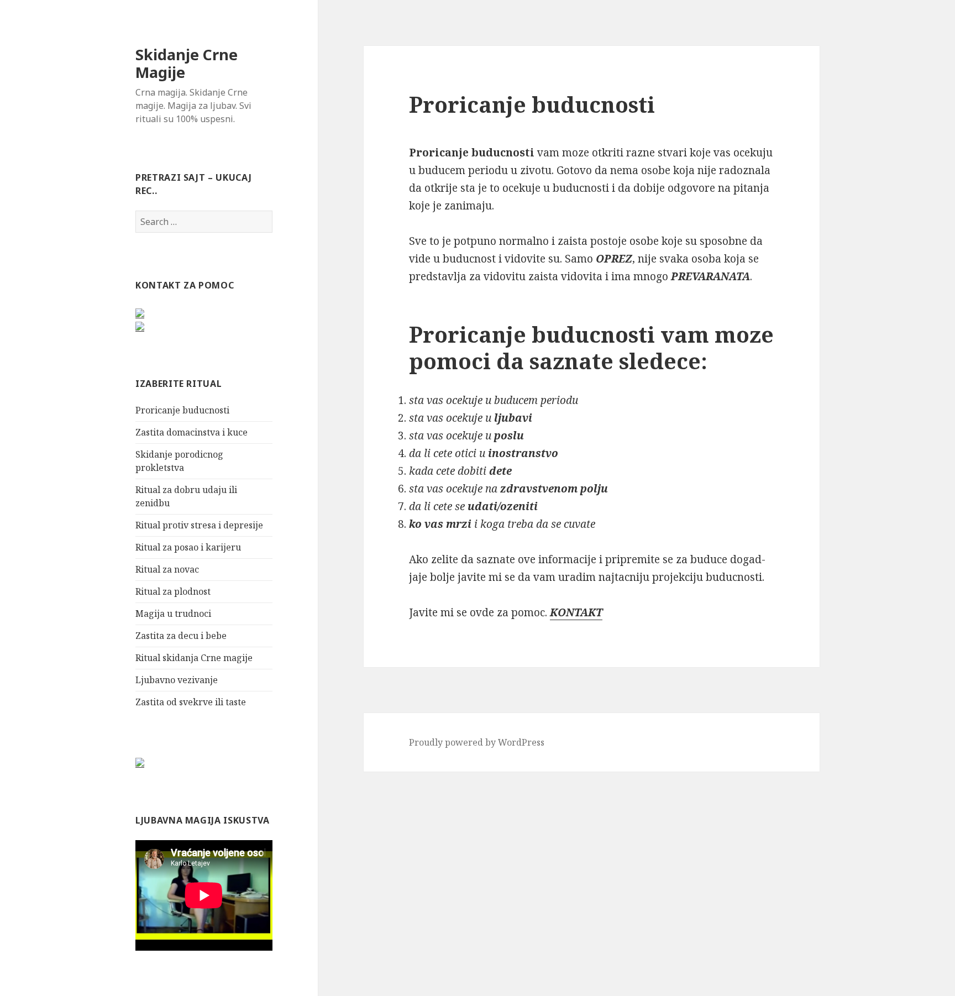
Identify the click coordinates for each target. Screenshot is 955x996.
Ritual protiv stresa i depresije (199, 525)
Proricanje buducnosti (182, 410)
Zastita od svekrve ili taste (190, 702)
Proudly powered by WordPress (476, 742)
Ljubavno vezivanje (176, 680)
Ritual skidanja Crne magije (194, 658)
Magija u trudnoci (173, 613)
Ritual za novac (167, 569)
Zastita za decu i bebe (181, 636)
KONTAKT (576, 612)
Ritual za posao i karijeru (188, 547)
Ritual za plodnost (173, 591)
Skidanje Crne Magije (186, 63)
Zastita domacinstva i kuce (191, 432)
